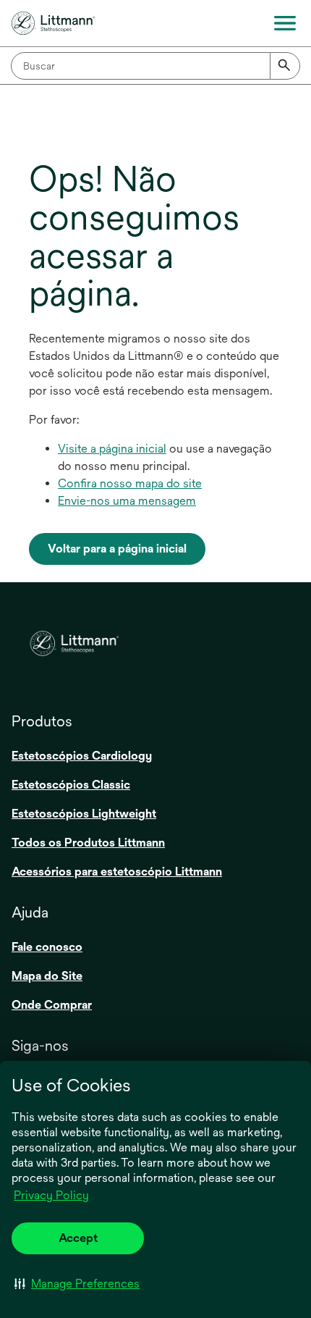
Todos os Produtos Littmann (88, 842)
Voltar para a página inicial (117, 548)
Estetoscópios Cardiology (82, 756)
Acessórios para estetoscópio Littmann (117, 871)
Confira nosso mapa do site (130, 483)
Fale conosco (47, 947)
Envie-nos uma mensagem (127, 501)
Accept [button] (78, 1238)
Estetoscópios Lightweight (84, 813)
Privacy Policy (51, 1195)
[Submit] (284, 66)
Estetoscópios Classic (71, 785)
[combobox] (155, 66)
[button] (77, 1283)
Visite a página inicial (112, 449)
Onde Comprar (52, 1005)
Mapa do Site (47, 976)
